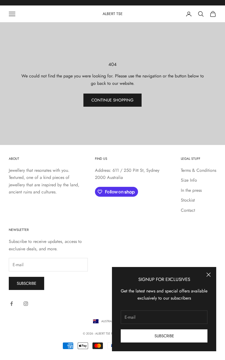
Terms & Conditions (198, 170)
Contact (188, 210)
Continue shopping (112, 100)
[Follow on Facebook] (11, 303)
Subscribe (164, 336)
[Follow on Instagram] (26, 303)
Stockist (188, 200)
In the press (191, 190)
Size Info (189, 180)
